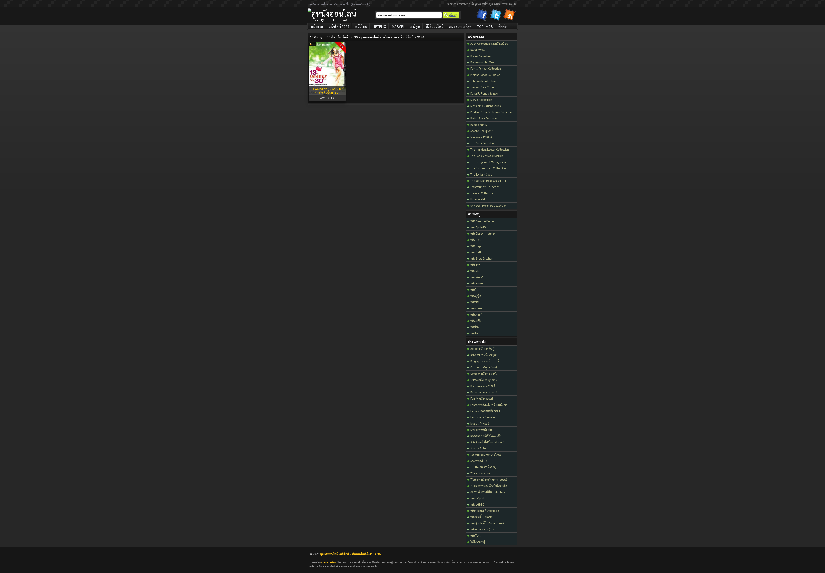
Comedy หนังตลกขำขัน (483, 373)
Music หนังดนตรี (479, 423)
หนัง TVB (475, 264)
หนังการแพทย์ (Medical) (484, 510)
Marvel (398, 26)
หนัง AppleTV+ (479, 227)
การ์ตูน (415, 26)
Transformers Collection (485, 187)
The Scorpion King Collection (488, 168)
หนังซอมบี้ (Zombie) (481, 517)
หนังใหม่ (475, 327)
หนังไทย (361, 26)
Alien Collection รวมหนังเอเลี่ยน (489, 43)
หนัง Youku (476, 283)
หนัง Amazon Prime (482, 221)
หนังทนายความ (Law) (483, 529)
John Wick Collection (483, 81)
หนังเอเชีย (476, 320)
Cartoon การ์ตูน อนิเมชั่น (484, 367)
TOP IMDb (485, 26)
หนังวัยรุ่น (475, 535)
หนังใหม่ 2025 (338, 26)
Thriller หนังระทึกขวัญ (483, 467)
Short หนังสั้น (478, 448)
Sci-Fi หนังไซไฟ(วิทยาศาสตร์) (487, 442)
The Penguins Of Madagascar (488, 162)
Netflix (379, 26)
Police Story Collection (484, 118)
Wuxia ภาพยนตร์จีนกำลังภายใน (488, 485)
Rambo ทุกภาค (479, 124)
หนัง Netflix (477, 252)
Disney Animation (480, 56)
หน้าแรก (317, 26)
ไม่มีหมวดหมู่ (477, 542)
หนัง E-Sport (477, 498)
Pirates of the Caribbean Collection (491, 112)
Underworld (477, 199)
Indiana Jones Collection (485, 74)
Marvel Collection (481, 99)
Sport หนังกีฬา (478, 461)
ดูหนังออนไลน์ (328, 562)
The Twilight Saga (481, 174)
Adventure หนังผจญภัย (484, 355)
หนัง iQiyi (475, 246)
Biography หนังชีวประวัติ (484, 361)
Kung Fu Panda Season (484, 93)
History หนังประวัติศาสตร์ (485, 411)
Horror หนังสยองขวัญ (483, 417)
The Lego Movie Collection (486, 155)
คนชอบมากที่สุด (460, 26)
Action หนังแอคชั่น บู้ (482, 348)
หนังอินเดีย (476, 308)
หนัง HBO (475, 239)
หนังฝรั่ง (474, 302)
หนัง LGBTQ (477, 504)
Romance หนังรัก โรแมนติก (485, 436)
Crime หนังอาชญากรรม (483, 380)
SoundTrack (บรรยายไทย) (485, 454)
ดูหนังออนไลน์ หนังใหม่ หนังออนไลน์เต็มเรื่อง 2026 (351, 554)
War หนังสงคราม (480, 473)
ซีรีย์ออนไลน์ (434, 26)
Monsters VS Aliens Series (485, 106)
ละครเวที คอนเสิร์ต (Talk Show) (488, 492)
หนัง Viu (475, 271)
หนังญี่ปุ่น (475, 296)
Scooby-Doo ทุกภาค (481, 131)
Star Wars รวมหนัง (481, 137)
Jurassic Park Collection (485, 87)
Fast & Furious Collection (485, 68)
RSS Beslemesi (510, 15)
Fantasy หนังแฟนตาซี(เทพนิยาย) (489, 404)
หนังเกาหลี (476, 314)
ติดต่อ (502, 26)
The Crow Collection (482, 143)
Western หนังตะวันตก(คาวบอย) (488, 479)
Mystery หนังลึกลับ (481, 429)
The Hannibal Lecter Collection (489, 149)
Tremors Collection (482, 193)
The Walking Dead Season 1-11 (489, 180)
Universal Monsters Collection (488, 205)
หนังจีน (474, 289)
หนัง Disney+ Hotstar (482, 233)
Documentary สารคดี (482, 386)
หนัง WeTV (476, 277)
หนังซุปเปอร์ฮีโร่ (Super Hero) (487, 523)
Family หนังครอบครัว (482, 398)
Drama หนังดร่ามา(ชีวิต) (484, 392)
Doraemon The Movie (483, 62)
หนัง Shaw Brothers (481, 258)
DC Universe (477, 50)
